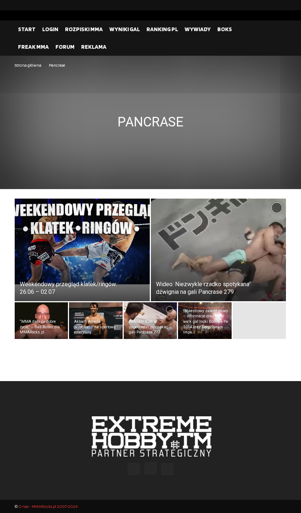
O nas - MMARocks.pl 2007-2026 (47, 506)
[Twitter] (280, 5)
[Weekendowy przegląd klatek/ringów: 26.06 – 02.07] (82, 241)
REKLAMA (93, 46)
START (27, 29)
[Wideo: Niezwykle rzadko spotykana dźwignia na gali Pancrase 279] (218, 257)
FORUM (65, 46)
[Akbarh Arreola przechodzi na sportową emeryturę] (95, 320)
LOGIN (50, 29)
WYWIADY (198, 29)
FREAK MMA (33, 46)
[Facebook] (257, 5)
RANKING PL (162, 29)
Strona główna (28, 65)
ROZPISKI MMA (84, 29)
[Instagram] (269, 5)
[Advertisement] (150, 124)
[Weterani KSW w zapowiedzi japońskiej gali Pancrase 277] (150, 320)
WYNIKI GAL (124, 29)
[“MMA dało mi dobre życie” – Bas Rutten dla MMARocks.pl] (41, 320)
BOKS (224, 29)
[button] (277, 29)
